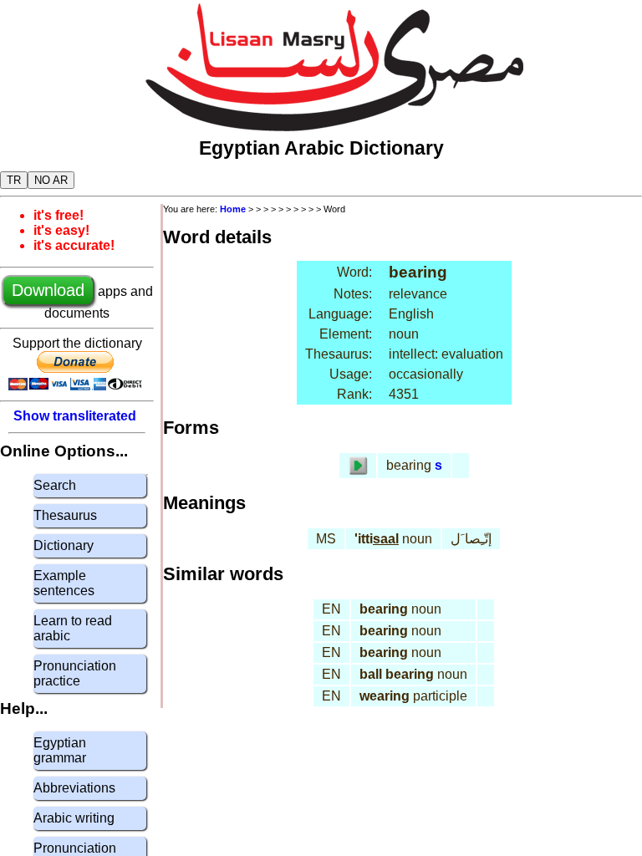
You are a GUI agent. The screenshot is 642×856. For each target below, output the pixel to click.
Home (233, 209)
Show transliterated (74, 416)
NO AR (51, 180)
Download (48, 290)
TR (14, 180)
